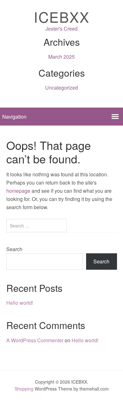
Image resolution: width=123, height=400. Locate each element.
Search (14, 249)
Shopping (24, 388)
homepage (18, 190)
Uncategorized (61, 87)
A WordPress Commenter (34, 340)
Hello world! (19, 302)
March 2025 (61, 56)
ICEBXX (62, 16)
